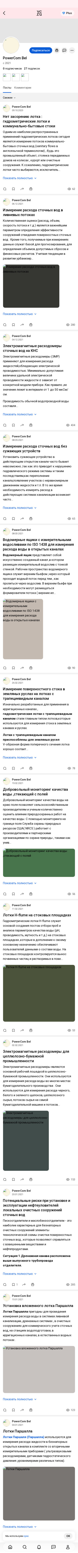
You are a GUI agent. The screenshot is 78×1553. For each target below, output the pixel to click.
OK (68, 1536)
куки (26, 1536)
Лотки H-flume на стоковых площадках (37, 915)
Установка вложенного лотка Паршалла (38, 1306)
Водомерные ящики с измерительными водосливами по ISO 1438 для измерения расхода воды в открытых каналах (38, 544)
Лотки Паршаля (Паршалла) (23, 1437)
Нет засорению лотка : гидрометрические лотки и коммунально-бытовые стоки (29, 121)
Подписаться (41, 50)
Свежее (8, 97)
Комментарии (22, 87)
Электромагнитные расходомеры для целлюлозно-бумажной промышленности (36, 1056)
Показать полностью (18, 178)
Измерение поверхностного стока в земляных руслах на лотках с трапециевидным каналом (34, 694)
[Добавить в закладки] (13, 188)
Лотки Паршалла (17, 1431)
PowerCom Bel (21, 106)
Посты (7, 87)
